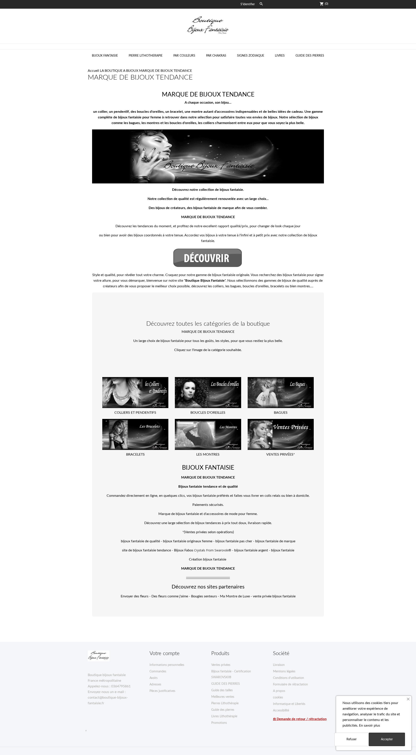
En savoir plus (369, 725)
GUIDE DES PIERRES (310, 55)
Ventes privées (220, 665)
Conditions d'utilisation (288, 678)
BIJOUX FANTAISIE (105, 55)
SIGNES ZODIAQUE (250, 55)
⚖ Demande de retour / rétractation (300, 719)
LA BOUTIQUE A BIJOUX (119, 70)
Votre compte (165, 653)
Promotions (219, 722)
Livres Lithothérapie (224, 716)
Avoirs (154, 678)
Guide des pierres (222, 709)
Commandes (158, 671)
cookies (278, 697)
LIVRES (280, 55)
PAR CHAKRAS (216, 55)
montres (303, 286)
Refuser (351, 739)
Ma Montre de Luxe (235, 596)
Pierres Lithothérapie (225, 703)
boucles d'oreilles (256, 286)
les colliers (216, 286)
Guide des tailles (222, 690)
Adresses (155, 684)
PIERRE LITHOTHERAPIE (145, 55)
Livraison (279, 665)
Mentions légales (284, 671)
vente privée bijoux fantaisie (274, 596)
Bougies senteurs (204, 596)
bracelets (277, 286)
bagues (235, 286)
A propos (279, 691)
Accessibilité (281, 710)
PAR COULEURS (184, 55)
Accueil (93, 70)
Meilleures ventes (222, 696)
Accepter (387, 739)
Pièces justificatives (162, 691)
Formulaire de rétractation (290, 684)
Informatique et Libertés (289, 704)
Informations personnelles (167, 665)
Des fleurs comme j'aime (169, 596)
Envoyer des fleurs (134, 596)
